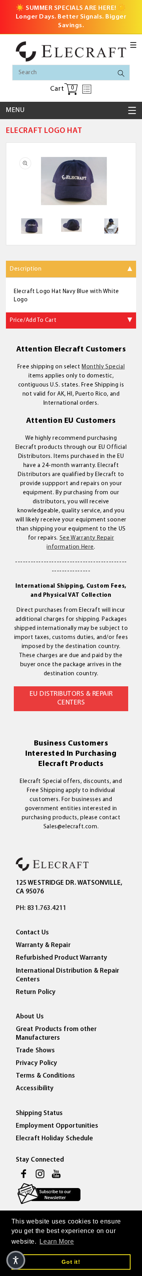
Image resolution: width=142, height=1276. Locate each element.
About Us (30, 1016)
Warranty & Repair (43, 945)
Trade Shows (35, 1050)
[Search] (121, 73)
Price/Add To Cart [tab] (33, 320)
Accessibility (35, 1088)
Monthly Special (103, 367)
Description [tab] (26, 269)
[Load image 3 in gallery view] (111, 226)
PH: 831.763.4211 (41, 908)
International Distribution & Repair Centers (68, 975)
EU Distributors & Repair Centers (71, 698)
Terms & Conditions (45, 1075)
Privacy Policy (36, 1063)
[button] (133, 45)
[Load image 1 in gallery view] (31, 226)
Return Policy (36, 992)
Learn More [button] (56, 1241)
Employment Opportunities (57, 1126)
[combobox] (71, 72)
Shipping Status (39, 1113)
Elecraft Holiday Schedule (54, 1138)
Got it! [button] (71, 1262)
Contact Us (32, 932)
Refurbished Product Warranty (61, 958)
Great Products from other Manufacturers (56, 1033)
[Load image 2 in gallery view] (71, 226)
